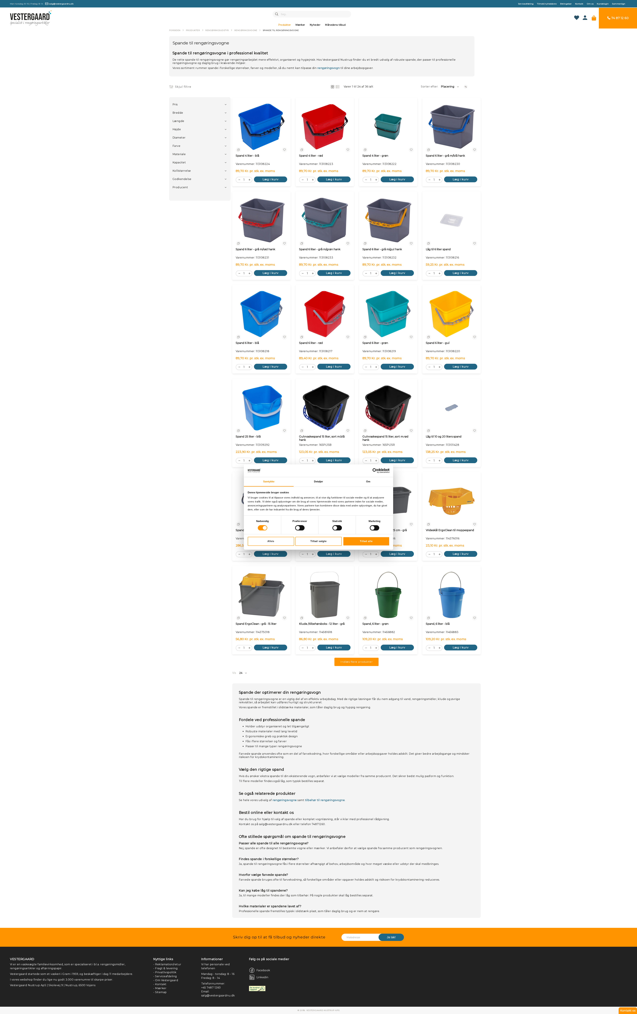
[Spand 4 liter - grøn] (388, 126)
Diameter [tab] (179, 137)
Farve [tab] (176, 145)
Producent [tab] (180, 187)
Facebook (263, 970)
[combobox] (312, 14)
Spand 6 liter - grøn (375, 343)
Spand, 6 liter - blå (438, 623)
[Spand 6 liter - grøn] (388, 314)
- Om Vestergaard (165, 980)
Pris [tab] (175, 104)
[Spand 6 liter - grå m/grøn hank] (325, 220)
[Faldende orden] (466, 87)
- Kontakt (159, 984)
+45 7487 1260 (211, 987)
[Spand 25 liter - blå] (261, 407)
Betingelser (566, 3)
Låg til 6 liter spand (438, 249)
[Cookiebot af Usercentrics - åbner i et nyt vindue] (374, 470)
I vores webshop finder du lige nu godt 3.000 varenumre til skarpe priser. (61, 979)
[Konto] (585, 19)
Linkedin (262, 977)
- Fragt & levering (165, 968)
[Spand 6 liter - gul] (451, 314)
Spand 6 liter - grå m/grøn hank (319, 249)
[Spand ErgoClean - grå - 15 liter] (261, 595)
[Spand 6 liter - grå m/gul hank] (388, 220)
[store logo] (30, 18)
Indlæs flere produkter (356, 661)
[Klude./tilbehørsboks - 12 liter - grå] (325, 595)
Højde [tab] (177, 129)
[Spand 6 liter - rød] (325, 314)
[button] (450, 86)
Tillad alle (366, 541)
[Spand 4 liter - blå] (261, 126)
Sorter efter (429, 86)
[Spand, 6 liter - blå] (451, 595)
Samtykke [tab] (269, 481)
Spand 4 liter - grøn (375, 155)
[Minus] (238, 179)
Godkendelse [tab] (182, 179)
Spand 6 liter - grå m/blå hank (445, 155)
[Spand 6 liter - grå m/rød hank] (261, 220)
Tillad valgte (318, 541)
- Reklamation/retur (167, 964)
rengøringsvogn (328, 68)
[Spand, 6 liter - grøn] (388, 595)
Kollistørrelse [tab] (182, 170)
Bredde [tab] (178, 112)
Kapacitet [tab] (179, 162)
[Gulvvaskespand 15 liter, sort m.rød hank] (388, 407)
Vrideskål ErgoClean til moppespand (450, 530)
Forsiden (174, 30)
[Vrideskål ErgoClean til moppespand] (451, 501)
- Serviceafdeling (165, 976)
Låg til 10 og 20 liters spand (443, 436)
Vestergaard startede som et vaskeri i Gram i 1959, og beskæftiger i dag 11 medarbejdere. (71, 974)
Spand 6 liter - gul (438, 343)
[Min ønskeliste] (576, 18)
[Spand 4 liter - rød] (325, 126)
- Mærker (159, 988)
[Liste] (337, 87)
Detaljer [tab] (318, 481)
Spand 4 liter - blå (247, 155)
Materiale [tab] (179, 154)
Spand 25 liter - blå (248, 436)
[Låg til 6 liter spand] (451, 220)
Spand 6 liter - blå (247, 343)
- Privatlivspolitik (164, 972)
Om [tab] (368, 481)
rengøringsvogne (285, 800)
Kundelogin (603, 3)
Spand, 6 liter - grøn (375, 623)
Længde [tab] (178, 121)
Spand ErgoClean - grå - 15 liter (256, 623)
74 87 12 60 (620, 18)
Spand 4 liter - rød (311, 155)
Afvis (270, 541)
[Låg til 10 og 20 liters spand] (451, 407)
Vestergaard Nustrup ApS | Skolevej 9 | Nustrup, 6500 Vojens (52, 985)
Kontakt (579, 3)
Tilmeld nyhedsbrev (547, 3)
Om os (590, 3)
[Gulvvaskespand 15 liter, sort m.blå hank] (325, 407)
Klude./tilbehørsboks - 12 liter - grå (322, 623)
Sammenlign (618, 3)
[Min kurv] (594, 18)
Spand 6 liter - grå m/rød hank (255, 249)
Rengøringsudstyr (217, 30)
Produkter (193, 30)
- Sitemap (160, 992)
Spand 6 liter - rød (311, 343)
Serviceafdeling (525, 3)
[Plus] (250, 179)
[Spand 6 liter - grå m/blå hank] (451, 126)
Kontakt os (627, 1010)
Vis (234, 672)
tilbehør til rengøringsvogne (325, 800)
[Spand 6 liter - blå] (261, 314)
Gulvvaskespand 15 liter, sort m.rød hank (385, 438)
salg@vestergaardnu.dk (218, 995)
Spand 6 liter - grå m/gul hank (382, 249)
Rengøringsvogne (245, 30)
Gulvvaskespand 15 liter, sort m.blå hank (322, 438)
